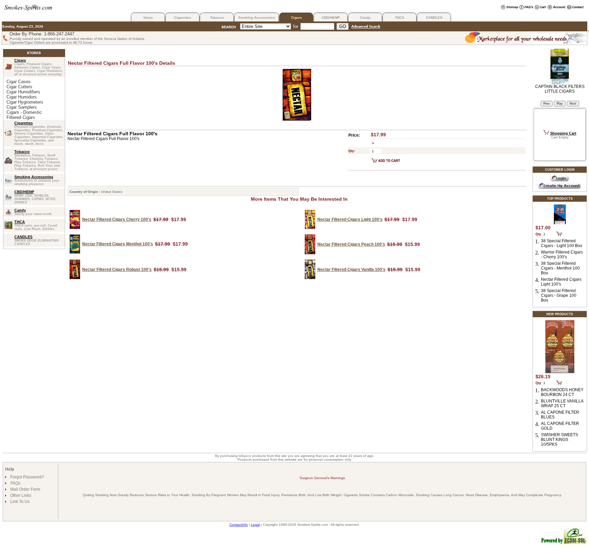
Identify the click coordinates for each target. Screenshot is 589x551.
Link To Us (19, 501)
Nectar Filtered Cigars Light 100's (349, 219)
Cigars (296, 17)
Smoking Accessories (256, 17)
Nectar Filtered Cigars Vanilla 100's (351, 269)
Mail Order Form (24, 489)
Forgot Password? (26, 477)
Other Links (20, 495)
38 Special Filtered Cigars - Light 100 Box (561, 243)
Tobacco (217, 17)
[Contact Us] (575, 8)
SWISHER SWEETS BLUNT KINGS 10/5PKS (559, 439)
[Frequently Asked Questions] (526, 8)
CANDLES (434, 17)
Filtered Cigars (20, 117)
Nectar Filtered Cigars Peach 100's (351, 244)
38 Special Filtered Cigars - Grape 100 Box (558, 295)
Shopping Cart (563, 133)
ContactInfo (238, 524)
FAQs (15, 483)
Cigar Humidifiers (23, 91)
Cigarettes (182, 17)
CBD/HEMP (331, 17)
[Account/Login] (556, 8)
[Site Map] (509, 8)
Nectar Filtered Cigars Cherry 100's (116, 219)
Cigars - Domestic (24, 112)
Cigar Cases (18, 81)
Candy (365, 17)
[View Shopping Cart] (540, 8)
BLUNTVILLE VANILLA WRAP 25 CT (562, 403)
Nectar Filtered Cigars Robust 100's (117, 269)
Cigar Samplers (21, 107)
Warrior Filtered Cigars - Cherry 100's (562, 254)
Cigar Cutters (19, 86)
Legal (255, 524)
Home (148, 17)
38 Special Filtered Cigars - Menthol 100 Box (560, 268)
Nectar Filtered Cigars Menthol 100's (117, 244)
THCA (399, 17)
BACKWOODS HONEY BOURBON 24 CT (562, 392)
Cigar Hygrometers (24, 102)
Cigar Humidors (21, 97)
